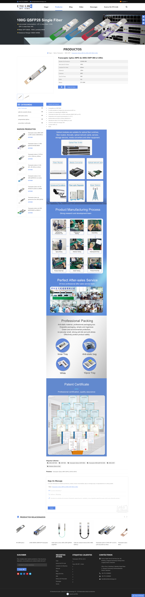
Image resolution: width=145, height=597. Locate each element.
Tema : (63, 487)
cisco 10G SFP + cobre (78, 564)
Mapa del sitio (59, 573)
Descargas (93, 7)
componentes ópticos (23, 119)
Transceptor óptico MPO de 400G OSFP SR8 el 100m (65, 487)
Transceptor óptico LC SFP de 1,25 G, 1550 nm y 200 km (35, 155)
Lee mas (30, 137)
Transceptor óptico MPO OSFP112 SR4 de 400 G (65, 471)
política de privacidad (61, 578)
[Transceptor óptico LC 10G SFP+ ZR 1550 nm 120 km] (21, 168)
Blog (70, 7)
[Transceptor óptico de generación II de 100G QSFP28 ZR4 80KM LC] (21, 201)
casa (57, 560)
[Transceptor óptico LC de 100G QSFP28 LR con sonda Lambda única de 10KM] (21, 179)
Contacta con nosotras (61, 566)
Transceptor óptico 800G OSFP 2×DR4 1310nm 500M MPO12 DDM (35, 134)
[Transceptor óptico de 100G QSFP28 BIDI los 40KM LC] (21, 211)
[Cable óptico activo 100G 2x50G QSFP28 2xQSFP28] (27, 530)
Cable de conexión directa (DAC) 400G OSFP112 (48, 543)
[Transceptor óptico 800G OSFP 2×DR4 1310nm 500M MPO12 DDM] (21, 136)
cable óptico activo (23, 115)
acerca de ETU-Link (111, 7)
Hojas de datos (71, 87)
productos (58, 7)
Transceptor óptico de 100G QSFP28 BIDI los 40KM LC (35, 209)
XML (57, 576)
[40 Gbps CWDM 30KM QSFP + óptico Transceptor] (116, 530)
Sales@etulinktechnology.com (39, 1)
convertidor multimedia (24, 123)
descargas (58, 581)
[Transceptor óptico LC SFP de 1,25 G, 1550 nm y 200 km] (21, 157)
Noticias (58, 568)
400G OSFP (111, 463)
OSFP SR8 (63, 463)
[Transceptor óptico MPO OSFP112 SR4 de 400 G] (94, 530)
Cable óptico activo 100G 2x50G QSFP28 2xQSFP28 (27, 543)
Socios (57, 584)
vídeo (81, 7)
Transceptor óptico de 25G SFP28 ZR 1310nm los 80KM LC (35, 188)
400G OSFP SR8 (53, 463)
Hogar (46, 7)
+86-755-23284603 (23, 1)
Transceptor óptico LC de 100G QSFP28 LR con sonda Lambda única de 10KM (35, 177)
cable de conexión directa (24, 112)
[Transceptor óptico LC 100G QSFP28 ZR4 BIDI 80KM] (21, 147)
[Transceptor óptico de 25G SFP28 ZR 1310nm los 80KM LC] (21, 190)
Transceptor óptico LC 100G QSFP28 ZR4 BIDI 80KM (35, 144)
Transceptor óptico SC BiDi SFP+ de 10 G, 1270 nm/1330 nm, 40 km (71, 543)
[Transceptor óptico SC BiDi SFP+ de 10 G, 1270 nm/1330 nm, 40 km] (71, 530)
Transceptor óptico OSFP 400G (77, 463)
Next (126, 517)
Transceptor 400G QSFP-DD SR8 (97, 463)
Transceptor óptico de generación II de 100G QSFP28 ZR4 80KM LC (35, 198)
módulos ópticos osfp (54, 466)
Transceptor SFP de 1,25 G (78, 559)
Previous (124, 517)
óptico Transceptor (22, 108)
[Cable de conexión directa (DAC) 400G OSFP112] (49, 530)
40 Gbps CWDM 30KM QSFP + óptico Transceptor (115, 543)
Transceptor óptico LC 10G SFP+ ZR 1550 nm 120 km (34, 166)
